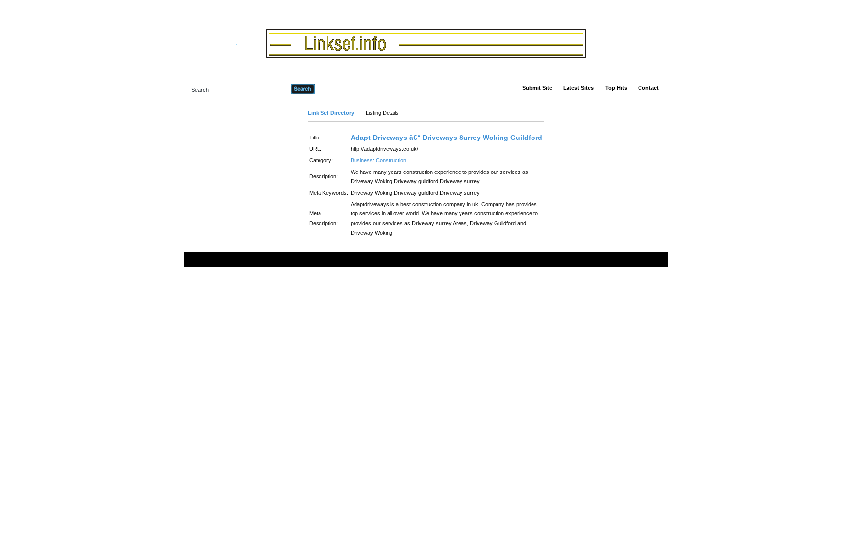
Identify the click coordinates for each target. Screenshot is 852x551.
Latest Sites (578, 88)
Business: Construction (378, 160)
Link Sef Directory (331, 113)
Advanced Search (340, 88)
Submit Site (537, 88)
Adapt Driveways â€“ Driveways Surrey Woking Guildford (446, 137)
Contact (648, 88)
